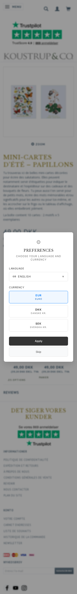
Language (16, 268)
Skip (38, 351)
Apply (38, 341)
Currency (16, 287)
